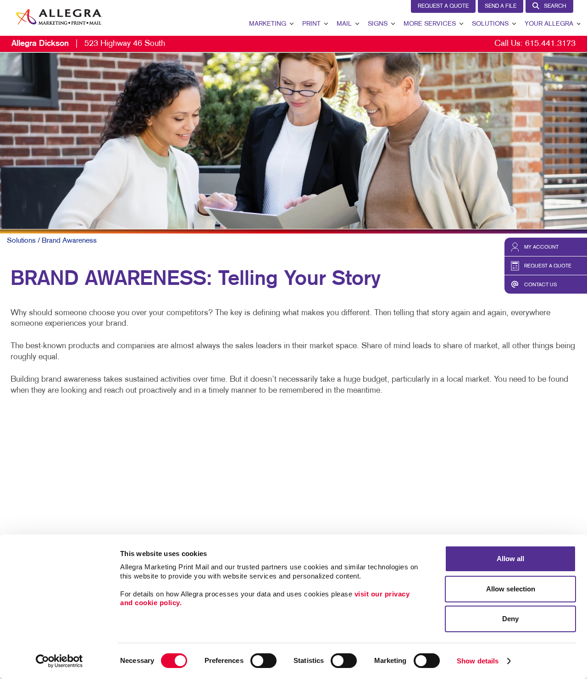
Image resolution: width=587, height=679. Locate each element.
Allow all (510, 558)
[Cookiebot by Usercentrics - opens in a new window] (59, 661)
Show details (477, 661)
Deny (510, 619)
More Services (430, 24)
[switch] (263, 660)
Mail (344, 24)
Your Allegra (549, 24)
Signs (378, 24)
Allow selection (510, 589)
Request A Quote (443, 6)
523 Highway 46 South (88, 44)
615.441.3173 (550, 44)
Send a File (500, 6)
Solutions (490, 24)
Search (555, 6)
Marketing (267, 24)
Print (311, 24)
